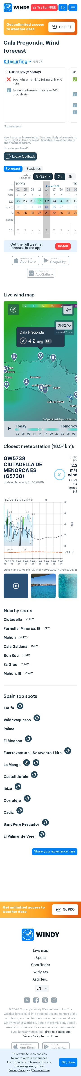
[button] (65, 474)
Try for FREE (46, 7)
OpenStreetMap (54, 419)
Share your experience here (54, 851)
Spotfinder (40, 965)
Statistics (34, 168)
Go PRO (65, 27)
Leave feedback (23, 156)
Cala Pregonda (32, 332)
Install (63, 246)
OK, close (68, 1062)
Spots (40, 958)
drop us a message (57, 1032)
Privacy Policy (31, 1036)
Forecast (13, 168)
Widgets (40, 972)
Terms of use (49, 1036)
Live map (40, 950)
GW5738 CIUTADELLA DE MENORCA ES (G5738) (23, 467)
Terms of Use (41, 1070)
